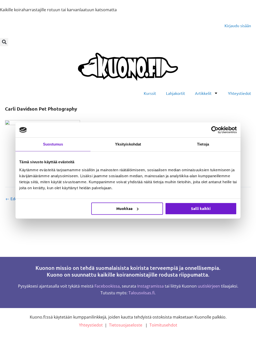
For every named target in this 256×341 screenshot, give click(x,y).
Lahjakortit (175, 93)
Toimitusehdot (163, 325)
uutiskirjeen (209, 286)
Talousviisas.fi (141, 293)
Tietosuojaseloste (125, 325)
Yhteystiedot (239, 93)
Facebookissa (107, 286)
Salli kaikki (200, 208)
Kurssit (150, 93)
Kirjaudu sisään (237, 25)
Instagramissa (150, 286)
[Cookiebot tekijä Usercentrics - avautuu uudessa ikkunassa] (215, 130)
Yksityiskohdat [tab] (128, 144)
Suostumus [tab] (53, 144)
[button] (4, 42)
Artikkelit (203, 93)
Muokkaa (124, 208)
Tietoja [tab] (203, 144)
